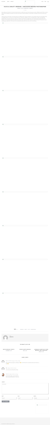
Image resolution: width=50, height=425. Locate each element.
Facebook (22, 329)
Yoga (45, 1)
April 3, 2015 (25, 350)
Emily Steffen (9, 360)
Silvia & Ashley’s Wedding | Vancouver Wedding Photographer (25, 6)
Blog (42, 1)
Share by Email (33, 329)
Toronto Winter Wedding (25, 349)
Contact (12, 1)
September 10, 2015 (9, 350)
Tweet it (25, 329)
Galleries (3, 1)
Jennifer (25, 8)
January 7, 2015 (41, 351)
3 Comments (31, 8)
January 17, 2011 (20, 8)
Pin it (29, 329)
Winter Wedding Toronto (8, 349)
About (8, 1)
